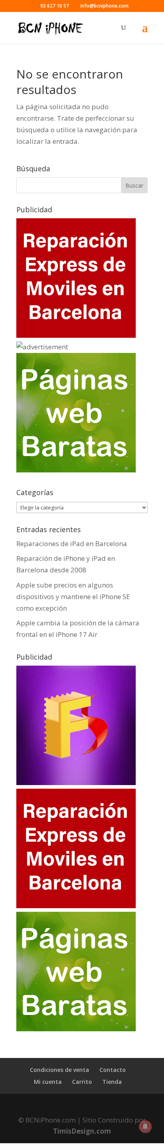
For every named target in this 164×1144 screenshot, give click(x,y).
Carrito (82, 1081)
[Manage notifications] (145, 1126)
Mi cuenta (48, 1081)
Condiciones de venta (59, 1069)
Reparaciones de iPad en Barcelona (71, 543)
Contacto (113, 1069)
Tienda (112, 1081)
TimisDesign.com (82, 1131)
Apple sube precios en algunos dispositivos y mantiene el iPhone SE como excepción (73, 596)
